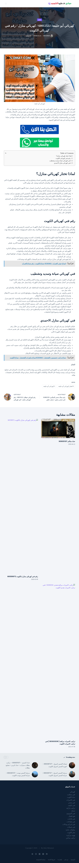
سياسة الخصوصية (40, 859)
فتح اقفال (72, 816)
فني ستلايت (71, 794)
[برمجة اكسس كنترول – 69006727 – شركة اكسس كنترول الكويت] (72, 774)
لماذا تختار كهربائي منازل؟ (64, 156)
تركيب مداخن (70, 838)
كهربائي (72, 792)
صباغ (73, 811)
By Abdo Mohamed (47, 848)
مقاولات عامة (70, 830)
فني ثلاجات (71, 819)
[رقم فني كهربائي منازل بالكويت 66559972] (21, 496)
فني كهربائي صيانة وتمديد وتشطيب (59, 160)
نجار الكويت (71, 832)
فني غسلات (71, 827)
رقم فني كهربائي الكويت (63, 158)
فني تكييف (71, 805)
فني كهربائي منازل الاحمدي (62, 163)
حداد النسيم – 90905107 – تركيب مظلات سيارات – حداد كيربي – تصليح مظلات (18, 765)
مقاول (39, 19)
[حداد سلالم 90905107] (58, 428)
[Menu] (6, 4)
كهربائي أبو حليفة (49, 386)
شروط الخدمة (51, 859)
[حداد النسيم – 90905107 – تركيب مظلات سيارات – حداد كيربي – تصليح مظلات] (35, 765)
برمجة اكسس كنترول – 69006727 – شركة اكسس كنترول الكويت (54, 774)
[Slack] (32, 854)
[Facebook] (47, 854)
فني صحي (71, 803)
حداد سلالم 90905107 (67, 441)
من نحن (66, 859)
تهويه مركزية (70, 835)
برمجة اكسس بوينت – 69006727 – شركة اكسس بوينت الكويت (18, 774)
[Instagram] (39, 854)
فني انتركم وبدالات (68, 824)
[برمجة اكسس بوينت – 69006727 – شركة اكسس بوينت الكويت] (35, 774)
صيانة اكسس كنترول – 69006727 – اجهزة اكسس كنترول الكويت (55, 765)
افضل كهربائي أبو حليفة (66, 386)
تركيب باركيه (70, 808)
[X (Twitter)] (43, 854)
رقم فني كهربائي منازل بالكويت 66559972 (22, 576)
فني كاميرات (70, 800)
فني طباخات (71, 822)
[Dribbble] (36, 854)
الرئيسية (73, 859)
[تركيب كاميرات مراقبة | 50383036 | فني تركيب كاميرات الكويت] (58, 661)
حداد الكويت (71, 797)
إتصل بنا (60, 859)
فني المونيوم (71, 813)
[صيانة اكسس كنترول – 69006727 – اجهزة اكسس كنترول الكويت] (72, 765)
